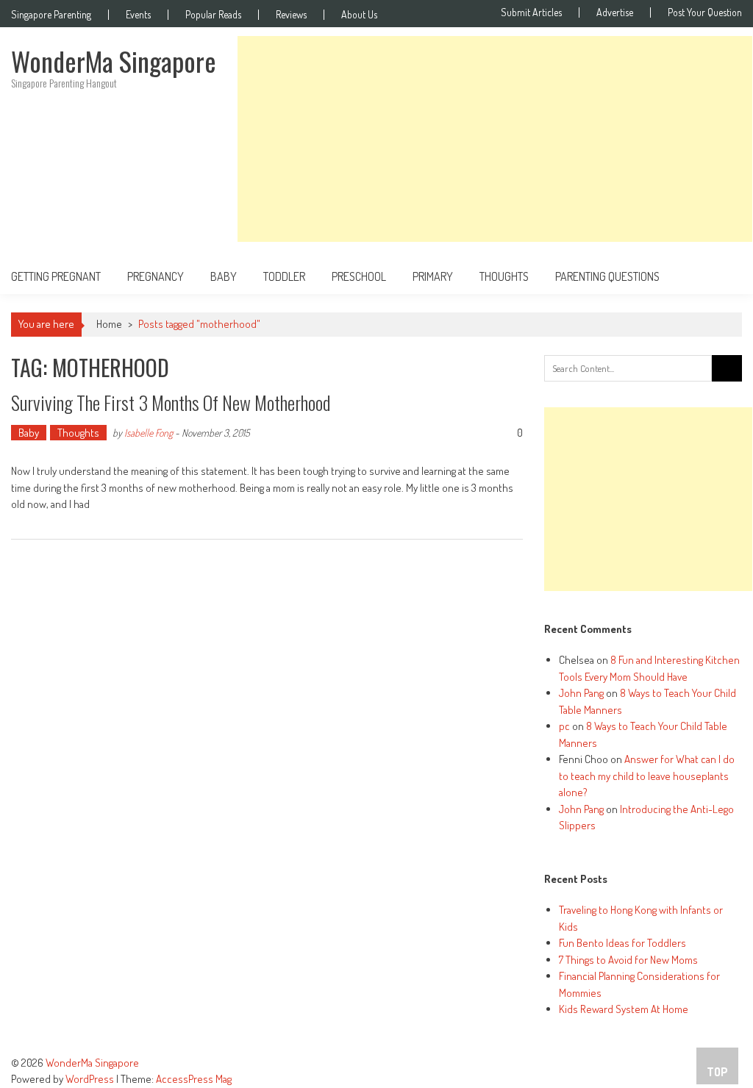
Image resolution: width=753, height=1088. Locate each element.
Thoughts (504, 276)
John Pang (581, 693)
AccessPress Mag (194, 1079)
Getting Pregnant (56, 276)
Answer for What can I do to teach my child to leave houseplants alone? (647, 775)
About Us (359, 15)
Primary (433, 276)
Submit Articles (531, 12)
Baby (223, 276)
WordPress (90, 1079)
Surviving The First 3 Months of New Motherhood (170, 402)
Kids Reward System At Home (623, 1009)
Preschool (359, 276)
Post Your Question (705, 12)
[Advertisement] (495, 139)
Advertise (614, 12)
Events (138, 15)
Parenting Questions (607, 276)
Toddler (284, 276)
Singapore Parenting (51, 15)
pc (564, 726)
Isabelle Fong (148, 432)
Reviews (291, 15)
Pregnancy (155, 276)
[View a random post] (719, 276)
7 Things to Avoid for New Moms (628, 960)
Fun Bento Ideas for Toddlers (622, 943)
